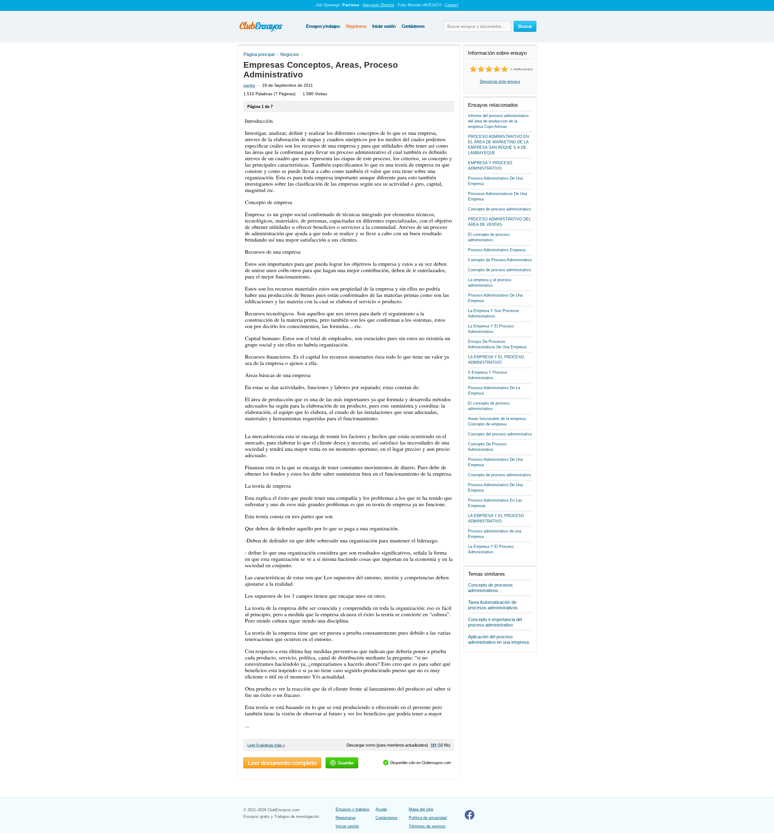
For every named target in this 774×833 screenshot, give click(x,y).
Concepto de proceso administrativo (499, 209)
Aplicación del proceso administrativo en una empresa (498, 639)
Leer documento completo (282, 763)
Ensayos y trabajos (323, 26)
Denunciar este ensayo (500, 81)
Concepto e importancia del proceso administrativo (495, 622)
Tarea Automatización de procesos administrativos (493, 605)
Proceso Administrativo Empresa (496, 250)
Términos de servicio (427, 826)
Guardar (346, 762)
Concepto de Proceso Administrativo (500, 260)
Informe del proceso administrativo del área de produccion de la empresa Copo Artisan (498, 121)
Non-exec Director (378, 5)
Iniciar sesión (383, 26)
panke (249, 85)
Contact (451, 5)
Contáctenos (413, 26)
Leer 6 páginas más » (266, 745)
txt (433, 745)
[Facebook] (469, 818)
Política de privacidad (428, 817)
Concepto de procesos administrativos (490, 587)
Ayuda (381, 809)
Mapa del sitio (421, 809)
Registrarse (356, 26)
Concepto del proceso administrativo (500, 434)
